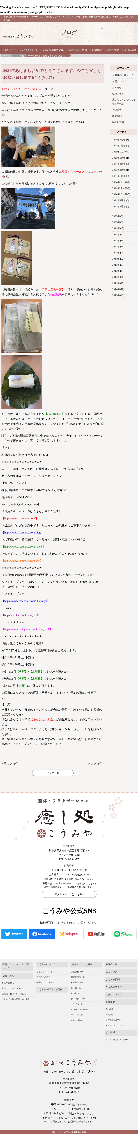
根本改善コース (78, 977)
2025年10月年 (119, 151)
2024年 (116, 228)
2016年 (116, 277)
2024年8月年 (119, 206)
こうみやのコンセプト (46, 972)
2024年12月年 (119, 182)
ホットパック (77, 1015)
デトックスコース (79, 999)
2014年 (116, 289)
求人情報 (110, 1032)
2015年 (116, 283)
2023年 (116, 234)
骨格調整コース (78, 972)
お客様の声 (97, 50)
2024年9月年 (119, 200)
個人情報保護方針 (113, 1020)
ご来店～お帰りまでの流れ (14, 994)
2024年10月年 (119, 194)
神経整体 (117, 109)
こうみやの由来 (43, 977)
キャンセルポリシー (114, 1025)
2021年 (116, 246)
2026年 (116, 216)
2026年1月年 (119, 145)
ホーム (6, 55)
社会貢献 (109, 1014)
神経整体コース (78, 982)
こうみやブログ (114, 987)
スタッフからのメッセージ (117, 1039)
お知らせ (117, 87)
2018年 (116, 265)
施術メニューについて (12, 988)
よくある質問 (130, 50)
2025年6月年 (119, 158)
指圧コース (76, 988)
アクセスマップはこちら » (69, 894)
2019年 (116, 259)
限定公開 (117, 116)
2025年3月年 (119, 164)
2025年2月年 (119, 170)
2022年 (116, 240)
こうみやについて (29, 50)
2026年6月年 (119, 139)
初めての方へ (11, 50)
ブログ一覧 (18, 55)
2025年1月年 (119, 176)
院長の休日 (118, 122)
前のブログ (11, 763)
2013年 (116, 295)
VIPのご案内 (76, 1020)
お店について (119, 81)
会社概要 (110, 1002)
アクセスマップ (114, 994)
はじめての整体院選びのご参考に (17, 999)
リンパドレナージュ (80, 1009)
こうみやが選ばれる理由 (53, 50)
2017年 (116, 271)
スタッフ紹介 (113, 50)
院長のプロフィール (45, 982)
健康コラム (118, 93)
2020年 (116, 252)
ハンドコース (77, 1004)
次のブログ (95, 763)
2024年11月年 (119, 188)
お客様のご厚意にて (122, 75)
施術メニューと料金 (78, 50)
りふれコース (77, 993)
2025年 (116, 222)
